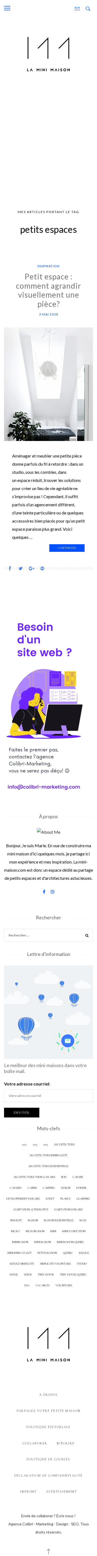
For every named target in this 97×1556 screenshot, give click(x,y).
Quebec (68, 1253)
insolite (16, 1220)
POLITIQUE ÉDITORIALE (48, 1427)
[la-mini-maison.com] (48, 53)
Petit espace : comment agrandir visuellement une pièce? (48, 290)
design (65, 1188)
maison (33, 1220)
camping (49, 1188)
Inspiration (48, 266)
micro (15, 1231)
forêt (50, 1198)
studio (82, 1263)
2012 (24, 1144)
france (65, 1198)
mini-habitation (73, 1231)
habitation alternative (30, 1209)
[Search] (87, 936)
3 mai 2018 (48, 314)
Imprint (28, 1491)
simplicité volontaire (55, 1263)
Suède (28, 1274)
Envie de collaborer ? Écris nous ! (48, 1515)
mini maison (42, 1242)
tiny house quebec (73, 1274)
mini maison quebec (70, 1242)
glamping (83, 1198)
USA (27, 1285)
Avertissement (61, 1491)
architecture (64, 1144)
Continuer (67, 548)
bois (64, 1177)
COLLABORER (35, 1443)
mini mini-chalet (20, 1253)
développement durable (23, 1198)
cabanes (16, 1188)
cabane (77, 1177)
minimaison (20, 1242)
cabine (32, 1188)
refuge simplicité (22, 1263)
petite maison (47, 1253)
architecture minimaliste (48, 1155)
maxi (82, 1220)
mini (53, 1231)
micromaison (35, 1231)
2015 (45, 1144)
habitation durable (68, 1209)
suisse (13, 1274)
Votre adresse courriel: (27, 1083)
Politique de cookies (48, 1459)
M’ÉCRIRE (66, 1443)
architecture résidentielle (48, 1166)
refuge (84, 1253)
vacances (43, 1285)
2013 (35, 1144)
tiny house (46, 1274)
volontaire (64, 1285)
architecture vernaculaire (34, 1177)
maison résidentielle (59, 1220)
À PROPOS (48, 1395)
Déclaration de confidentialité (48, 1475)
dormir (81, 1188)
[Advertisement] (48, 143)
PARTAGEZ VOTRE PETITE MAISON (49, 1411)
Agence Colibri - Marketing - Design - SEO (43, 1524)
